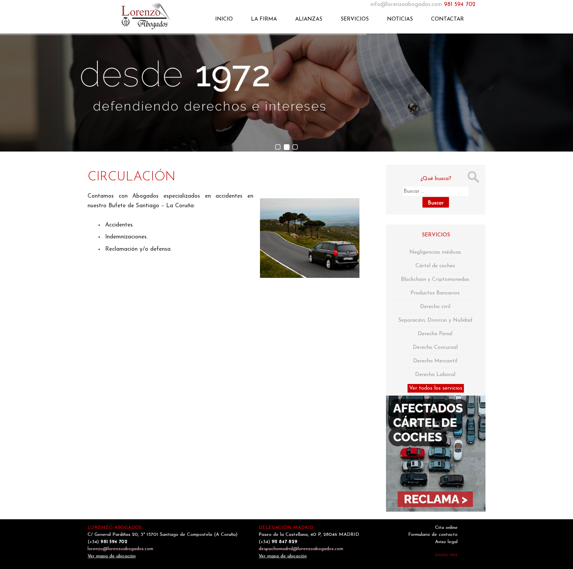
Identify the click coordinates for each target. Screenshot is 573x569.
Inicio (224, 19)
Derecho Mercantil (435, 361)
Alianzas (308, 19)
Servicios (355, 19)
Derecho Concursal (435, 347)
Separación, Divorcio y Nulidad (435, 320)
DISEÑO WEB (446, 555)
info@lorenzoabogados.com (406, 4)
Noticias (400, 19)
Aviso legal (446, 541)
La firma (264, 19)
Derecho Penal (435, 334)
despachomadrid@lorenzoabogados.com (301, 548)
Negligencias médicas (435, 252)
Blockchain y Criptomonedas (435, 279)
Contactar (447, 19)
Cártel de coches (435, 266)
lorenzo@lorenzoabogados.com (120, 548)
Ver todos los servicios (435, 388)
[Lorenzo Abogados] (137, 15)
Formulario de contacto (433, 534)
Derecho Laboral (435, 374)
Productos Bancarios (435, 293)
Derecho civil (435, 306)
